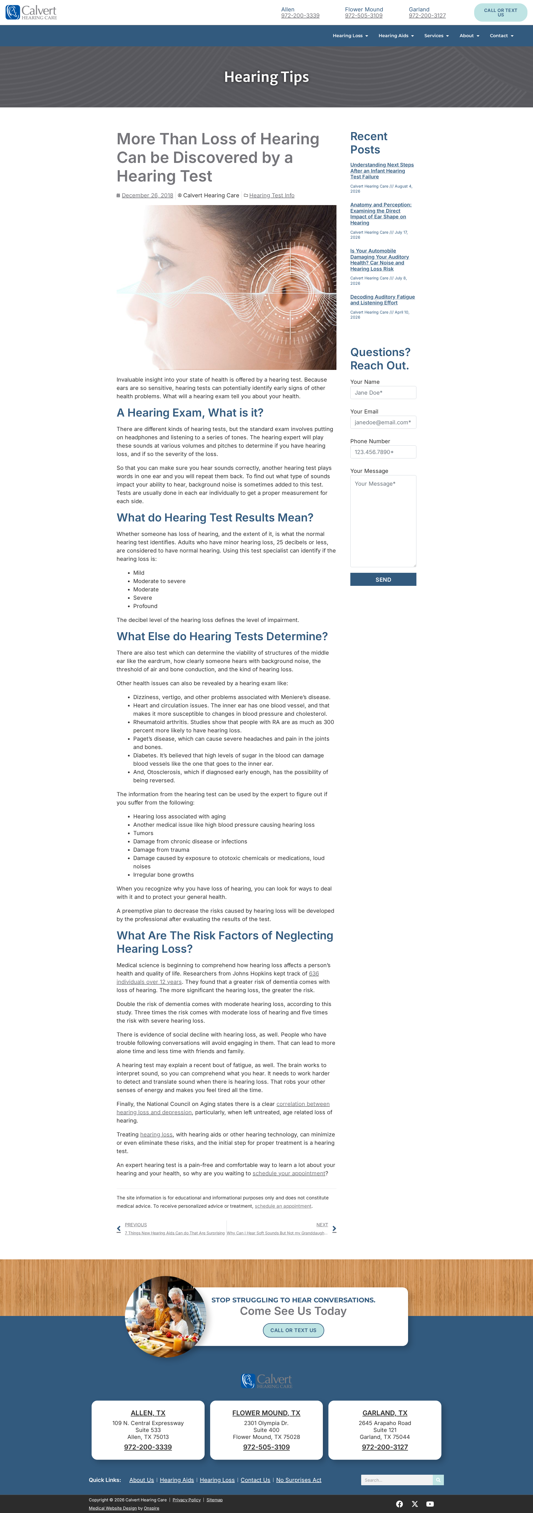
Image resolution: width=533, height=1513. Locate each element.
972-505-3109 (364, 15)
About (467, 35)
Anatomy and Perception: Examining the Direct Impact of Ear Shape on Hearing (381, 214)
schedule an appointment (283, 1206)
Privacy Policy (187, 1499)
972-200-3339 (300, 15)
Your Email (364, 411)
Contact (499, 35)
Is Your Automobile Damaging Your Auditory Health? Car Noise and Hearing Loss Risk (379, 260)
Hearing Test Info (272, 195)
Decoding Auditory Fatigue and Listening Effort (382, 300)
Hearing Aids (393, 35)
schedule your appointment (289, 1173)
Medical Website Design (113, 1508)
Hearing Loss (348, 35)
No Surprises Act (298, 1480)
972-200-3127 (427, 15)
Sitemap (215, 1499)
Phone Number (370, 441)
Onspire (151, 1508)
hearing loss (156, 1134)
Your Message (369, 471)
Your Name (365, 382)
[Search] (438, 1480)
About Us (141, 1480)
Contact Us (255, 1480)
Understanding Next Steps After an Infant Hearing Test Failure (382, 171)
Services (433, 35)
